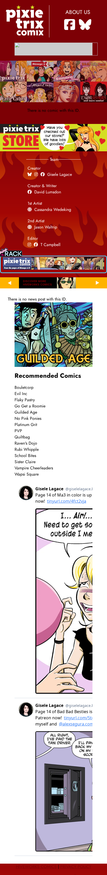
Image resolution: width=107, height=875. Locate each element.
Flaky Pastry (25, 400)
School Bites (25, 456)
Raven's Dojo (26, 443)
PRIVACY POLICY (75, 867)
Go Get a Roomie (30, 406)
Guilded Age (26, 412)
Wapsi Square (27, 474)
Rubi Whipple (27, 449)
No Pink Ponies (28, 418)
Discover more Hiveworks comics (37, 283)
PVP (18, 431)
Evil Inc (21, 394)
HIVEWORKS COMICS (36, 867)
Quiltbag (22, 437)
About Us (77, 12)
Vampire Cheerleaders (34, 468)
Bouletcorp (24, 387)
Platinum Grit (26, 425)
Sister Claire (25, 462)
